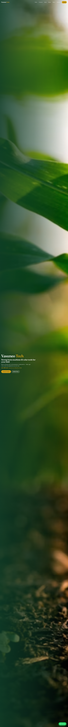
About (54, 2)
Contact (58, 2)
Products (41, 2)
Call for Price (15, 371)
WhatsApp (63, 723)
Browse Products (6, 371)
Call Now (64, 2)
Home (36, 2)
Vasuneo (5, 2)
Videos (49, 2)
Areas (45, 2)
